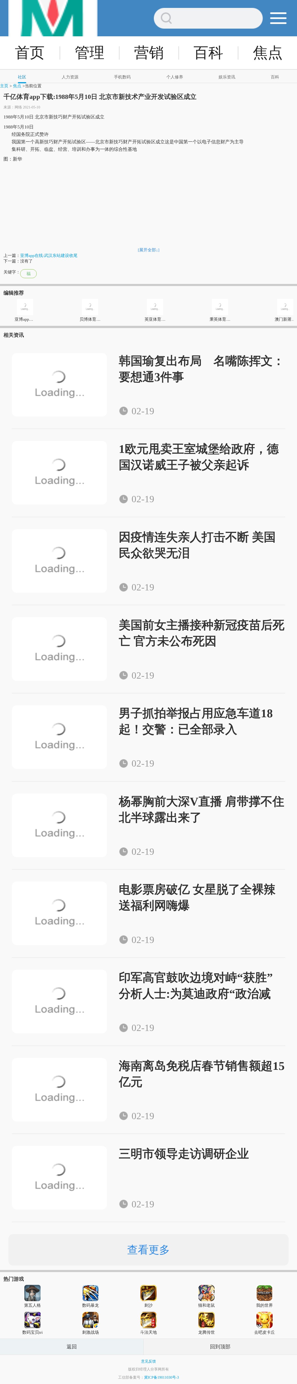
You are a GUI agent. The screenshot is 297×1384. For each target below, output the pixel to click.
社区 (22, 77)
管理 (89, 52)
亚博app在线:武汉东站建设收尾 (48, 255)
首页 (30, 52)
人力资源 (70, 77)
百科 (208, 52)
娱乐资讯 (227, 77)
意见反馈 (148, 1361)
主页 (4, 86)
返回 (72, 1347)
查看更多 (148, 1250)
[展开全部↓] (148, 250)
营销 (149, 52)
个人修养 (174, 77)
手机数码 (122, 77)
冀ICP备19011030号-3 (161, 1377)
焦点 (268, 52)
